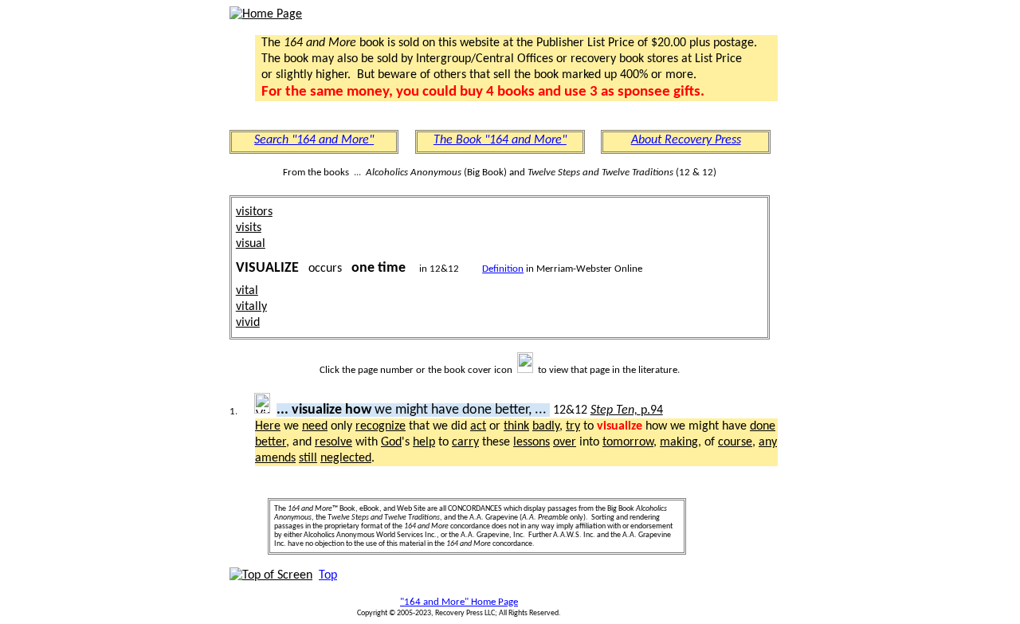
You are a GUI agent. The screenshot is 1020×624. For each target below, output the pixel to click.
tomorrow (627, 442)
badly (545, 426)
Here (267, 426)
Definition (503, 269)
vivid (248, 322)
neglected (345, 458)
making (679, 442)
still (308, 458)
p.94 (626, 410)
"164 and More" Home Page (459, 602)
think (516, 426)
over (564, 442)
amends (275, 458)
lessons (531, 442)
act (478, 426)
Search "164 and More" (314, 140)
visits (248, 228)
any (768, 442)
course (735, 442)
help (424, 442)
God (391, 442)
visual (250, 243)
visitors (254, 212)
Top (328, 575)
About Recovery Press (686, 140)
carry (465, 442)
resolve (333, 442)
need (315, 426)
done (762, 426)
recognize (380, 426)
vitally (251, 306)
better (270, 442)
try (573, 426)
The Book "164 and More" (500, 140)
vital (247, 291)
